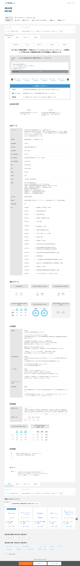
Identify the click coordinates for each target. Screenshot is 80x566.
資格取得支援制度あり (9, 549)
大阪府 (30, 537)
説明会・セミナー (27, 37)
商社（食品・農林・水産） (10, 537)
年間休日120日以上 (60, 546)
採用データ (18, 37)
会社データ (28, 44)
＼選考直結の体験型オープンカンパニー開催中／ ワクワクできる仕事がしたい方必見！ (38, 31)
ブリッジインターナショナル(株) (26, 517)
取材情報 (35, 37)
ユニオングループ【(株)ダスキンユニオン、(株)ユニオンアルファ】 (69, 517)
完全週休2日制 (52, 549)
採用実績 (64, 44)
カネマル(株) (11, 517)
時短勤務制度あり (19, 549)
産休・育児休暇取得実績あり (30, 549)
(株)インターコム (54, 517)
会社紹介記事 (15, 44)
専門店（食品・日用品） (22, 537)
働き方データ (40, 44)
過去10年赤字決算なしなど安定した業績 (12, 546)
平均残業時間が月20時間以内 (42, 549)
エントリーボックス (25, 27)
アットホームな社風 (38, 546)
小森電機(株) (40, 517)
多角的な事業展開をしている (27, 546)
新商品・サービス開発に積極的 (49, 546)
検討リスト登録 (11, 526)
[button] (61, 31)
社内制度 (52, 44)
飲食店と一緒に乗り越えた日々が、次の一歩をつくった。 (29, 453)
